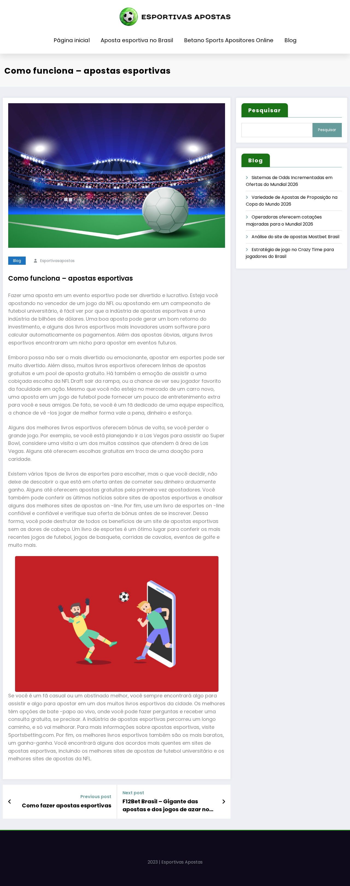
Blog (290, 40)
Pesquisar (264, 110)
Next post (133, 792)
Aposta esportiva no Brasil (137, 40)
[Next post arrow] (223, 801)
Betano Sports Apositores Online (228, 40)
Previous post (95, 796)
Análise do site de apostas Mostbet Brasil (295, 237)
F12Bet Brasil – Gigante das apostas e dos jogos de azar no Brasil (165, 805)
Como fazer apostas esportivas (66, 805)
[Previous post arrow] (9, 801)
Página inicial (72, 40)
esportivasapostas (57, 260)
